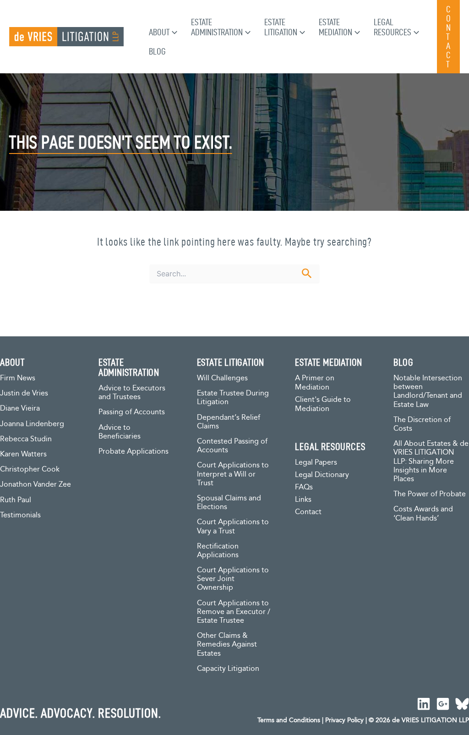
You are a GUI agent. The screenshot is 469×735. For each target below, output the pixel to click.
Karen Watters (23, 454)
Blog (157, 51)
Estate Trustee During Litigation (233, 398)
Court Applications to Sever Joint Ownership (233, 579)
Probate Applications (133, 451)
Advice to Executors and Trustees (131, 393)
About (159, 32)
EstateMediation (335, 27)
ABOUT (12, 362)
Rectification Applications (218, 551)
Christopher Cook (30, 469)
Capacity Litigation (228, 669)
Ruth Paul (15, 500)
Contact (308, 512)
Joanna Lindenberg (32, 424)
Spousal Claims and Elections (229, 503)
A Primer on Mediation (314, 383)
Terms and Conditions (288, 720)
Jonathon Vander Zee (35, 484)
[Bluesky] (462, 704)
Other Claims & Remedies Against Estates (227, 644)
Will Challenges (222, 378)
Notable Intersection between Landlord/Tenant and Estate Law (427, 392)
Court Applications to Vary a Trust (233, 526)
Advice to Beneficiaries (119, 432)
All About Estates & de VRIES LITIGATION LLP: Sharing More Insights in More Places (431, 461)
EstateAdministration (217, 27)
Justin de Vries (24, 393)
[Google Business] (443, 704)
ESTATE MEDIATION (328, 362)
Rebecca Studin (26, 439)
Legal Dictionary (322, 475)
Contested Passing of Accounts (232, 446)
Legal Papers (316, 462)
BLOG (403, 362)
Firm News (17, 378)
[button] (173, 32)
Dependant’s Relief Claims (228, 422)
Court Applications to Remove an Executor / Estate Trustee (233, 612)
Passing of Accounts (131, 412)
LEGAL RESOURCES (330, 446)
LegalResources (392, 27)
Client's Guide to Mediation (323, 404)
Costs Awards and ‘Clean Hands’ (423, 514)
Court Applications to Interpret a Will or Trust (233, 474)
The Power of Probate (429, 494)
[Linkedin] (424, 704)
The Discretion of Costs (422, 424)
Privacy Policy (344, 720)
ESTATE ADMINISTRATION (128, 367)
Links (303, 499)
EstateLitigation (280, 27)
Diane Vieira (20, 408)
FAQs (304, 487)
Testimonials (20, 515)
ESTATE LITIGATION (231, 362)
